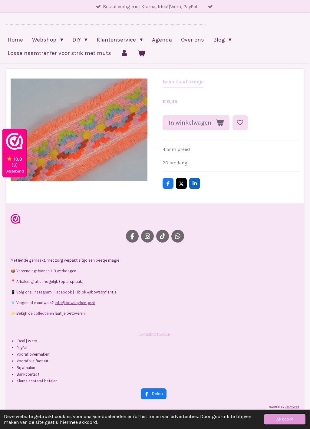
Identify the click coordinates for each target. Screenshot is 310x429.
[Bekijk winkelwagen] (141, 53)
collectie (41, 313)
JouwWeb (292, 407)
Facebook (63, 292)
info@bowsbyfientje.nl (75, 302)
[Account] (124, 53)
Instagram (43, 292)
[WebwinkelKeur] (15, 220)
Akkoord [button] (284, 419)
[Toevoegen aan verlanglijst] (240, 122)
